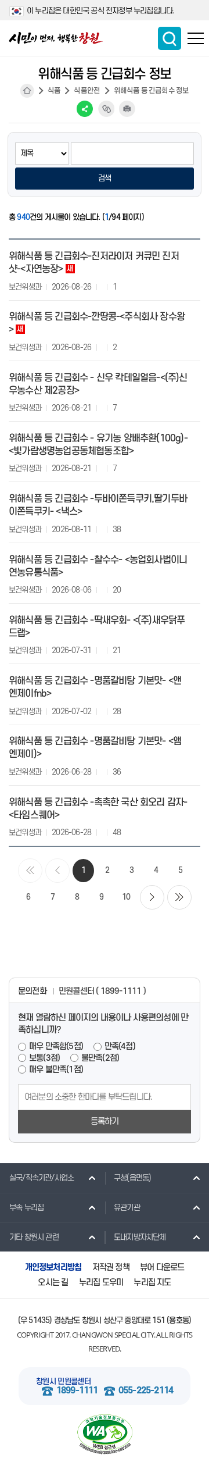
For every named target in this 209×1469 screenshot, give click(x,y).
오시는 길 (53, 1283)
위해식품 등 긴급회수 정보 (151, 91)
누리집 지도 (152, 1283)
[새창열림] (104, 1434)
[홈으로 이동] (56, 38)
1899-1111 (77, 1390)
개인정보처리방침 (53, 1267)
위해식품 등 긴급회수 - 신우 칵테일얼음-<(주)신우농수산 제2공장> (98, 384)
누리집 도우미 (101, 1283)
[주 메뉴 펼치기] (195, 38)
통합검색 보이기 (169, 38)
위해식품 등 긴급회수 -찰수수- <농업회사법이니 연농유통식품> (98, 566)
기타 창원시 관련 (34, 1237)
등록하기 (105, 1121)
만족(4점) (120, 1046)
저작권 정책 (110, 1267)
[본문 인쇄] (127, 109)
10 (126, 897)
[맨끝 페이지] (179, 897)
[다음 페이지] (152, 897)
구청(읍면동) (132, 1178)
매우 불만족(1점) (56, 1070)
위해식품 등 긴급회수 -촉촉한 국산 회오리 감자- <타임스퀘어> (98, 809)
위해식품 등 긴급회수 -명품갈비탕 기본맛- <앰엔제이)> (95, 748)
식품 (54, 91)
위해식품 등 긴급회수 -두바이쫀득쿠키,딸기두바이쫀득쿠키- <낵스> (98, 505)
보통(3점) (44, 1058)
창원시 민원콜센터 (63, 1381)
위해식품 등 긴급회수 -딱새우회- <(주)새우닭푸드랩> (97, 627)
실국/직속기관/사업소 (41, 1178)
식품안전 (87, 91)
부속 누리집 (26, 1207)
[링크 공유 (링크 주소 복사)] (106, 109)
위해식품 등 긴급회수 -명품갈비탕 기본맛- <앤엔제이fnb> (95, 687)
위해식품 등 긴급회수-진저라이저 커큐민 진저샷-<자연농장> (94, 262)
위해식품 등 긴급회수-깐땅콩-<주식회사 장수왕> (97, 323)
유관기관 (127, 1207)
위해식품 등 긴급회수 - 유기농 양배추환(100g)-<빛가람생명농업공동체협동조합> (98, 445)
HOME (27, 91)
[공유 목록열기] (85, 109)
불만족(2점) (100, 1058)
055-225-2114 (145, 1390)
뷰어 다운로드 (162, 1267)
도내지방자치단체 (140, 1237)
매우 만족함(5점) (56, 1046)
